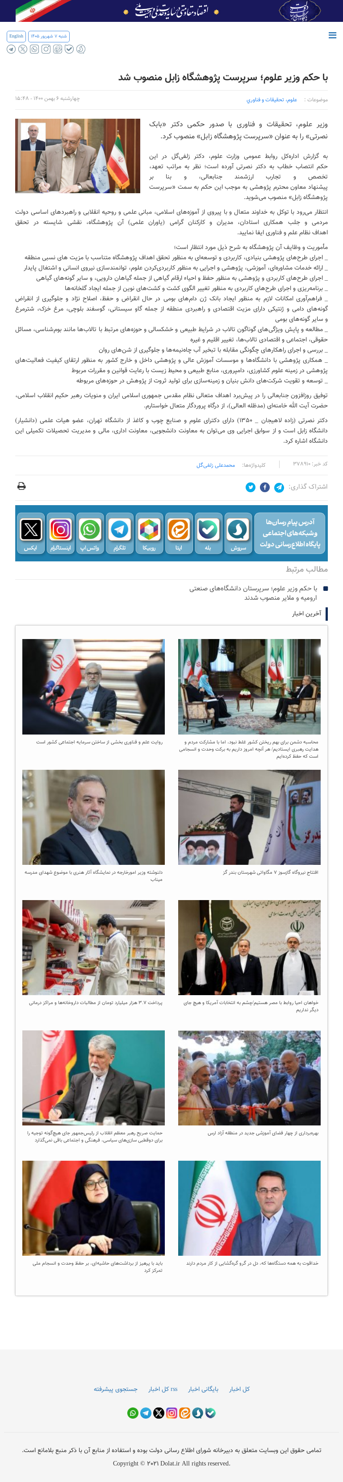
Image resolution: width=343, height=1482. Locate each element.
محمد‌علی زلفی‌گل (216, 465)
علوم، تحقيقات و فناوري (272, 100)
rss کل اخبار (162, 1390)
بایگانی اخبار (203, 1390)
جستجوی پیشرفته (116, 1390)
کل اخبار (239, 1390)
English (16, 36)
